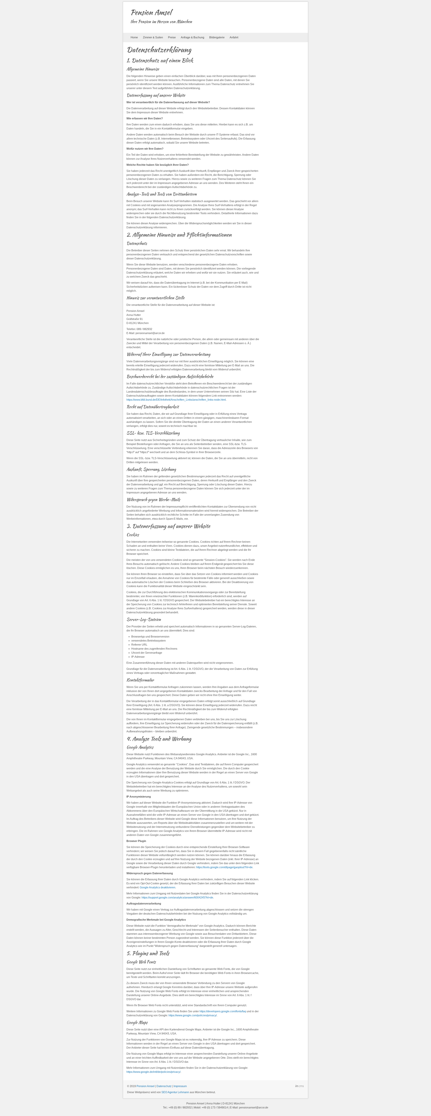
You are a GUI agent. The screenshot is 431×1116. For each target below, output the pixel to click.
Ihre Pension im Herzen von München (161, 22)
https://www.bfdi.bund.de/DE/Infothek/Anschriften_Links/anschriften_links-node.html (176, 399)
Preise (172, 37)
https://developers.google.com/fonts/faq (223, 1011)
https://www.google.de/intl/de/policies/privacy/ (153, 1071)
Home (134, 37)
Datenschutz (164, 1086)
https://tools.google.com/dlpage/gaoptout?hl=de (224, 867)
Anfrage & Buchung (192, 37)
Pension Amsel (150, 12)
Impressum (180, 1086)
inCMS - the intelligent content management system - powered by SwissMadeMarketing (299, 1086)
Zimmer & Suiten (153, 37)
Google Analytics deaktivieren (157, 887)
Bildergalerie (217, 37)
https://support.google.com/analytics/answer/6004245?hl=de (177, 897)
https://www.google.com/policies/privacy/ (193, 1015)
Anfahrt (234, 37)
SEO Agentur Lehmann (175, 1092)
